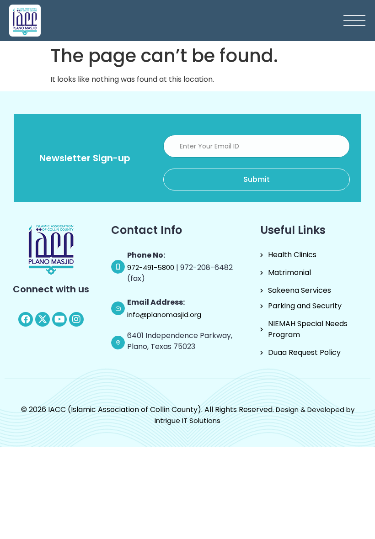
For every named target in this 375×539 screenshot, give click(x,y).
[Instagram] (76, 319)
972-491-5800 (151, 267)
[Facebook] (25, 319)
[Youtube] (59, 319)
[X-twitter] (42, 319)
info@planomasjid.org (164, 314)
